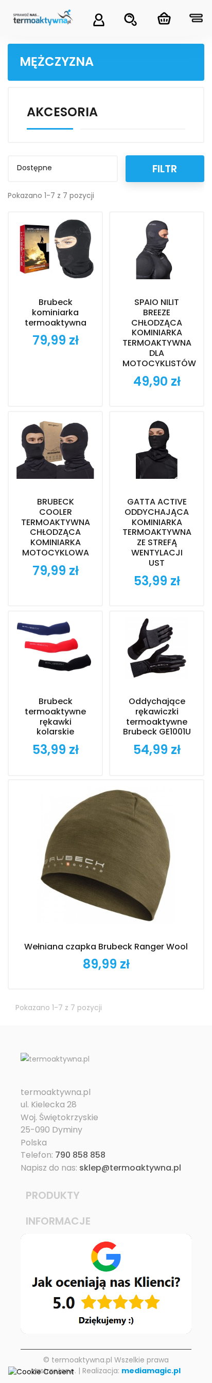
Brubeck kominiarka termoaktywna (55, 312)
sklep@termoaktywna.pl (130, 1168)
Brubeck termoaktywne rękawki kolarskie (55, 716)
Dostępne (61, 168)
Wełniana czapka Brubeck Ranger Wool (106, 947)
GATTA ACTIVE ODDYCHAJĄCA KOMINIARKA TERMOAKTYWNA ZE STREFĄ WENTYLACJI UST (156, 532)
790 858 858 (80, 1155)
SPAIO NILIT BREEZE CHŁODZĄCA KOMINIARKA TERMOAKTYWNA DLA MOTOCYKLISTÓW (159, 332)
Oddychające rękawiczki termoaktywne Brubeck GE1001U (157, 716)
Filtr (164, 168)
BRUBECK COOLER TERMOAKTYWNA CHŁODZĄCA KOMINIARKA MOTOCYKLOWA (55, 527)
